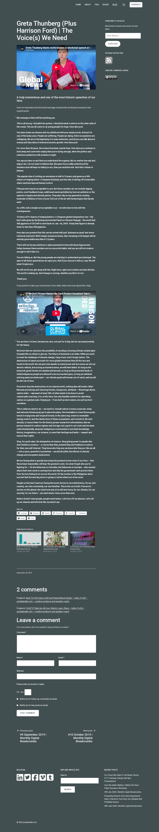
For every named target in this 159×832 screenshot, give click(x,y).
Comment (21, 632)
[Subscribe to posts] (109, 60)
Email (61, 658)
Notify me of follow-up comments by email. (38, 699)
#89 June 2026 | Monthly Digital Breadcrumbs (123, 806)
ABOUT (88, 4)
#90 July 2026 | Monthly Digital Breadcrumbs (122, 792)
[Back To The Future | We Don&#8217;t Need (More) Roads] (29, 539)
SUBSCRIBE (113, 44)
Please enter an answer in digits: (31, 684)
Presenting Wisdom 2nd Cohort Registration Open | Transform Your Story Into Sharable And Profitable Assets (123, 799)
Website (20, 671)
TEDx (97, 4)
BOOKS (106, 4)
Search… (64, 775)
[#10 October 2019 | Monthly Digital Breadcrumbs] (82, 539)
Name (20, 658)
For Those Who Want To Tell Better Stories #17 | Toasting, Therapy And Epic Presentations (121, 778)
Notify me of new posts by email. (34, 705)
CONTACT (136, 4)
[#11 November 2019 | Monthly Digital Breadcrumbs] (56, 539)
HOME (78, 4)
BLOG (115, 4)
